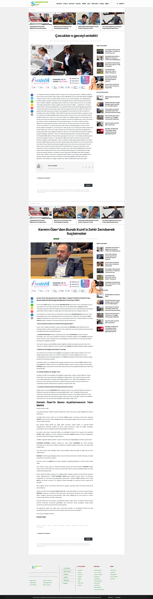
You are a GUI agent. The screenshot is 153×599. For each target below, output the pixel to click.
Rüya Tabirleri (114, 576)
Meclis (68, 304)
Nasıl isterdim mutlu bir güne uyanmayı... (112, 124)
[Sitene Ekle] (50, 574)
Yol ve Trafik (97, 572)
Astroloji (113, 579)
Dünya (65, 4)
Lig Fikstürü (97, 579)
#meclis (68, 525)
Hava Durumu (98, 570)
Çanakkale (40, 334)
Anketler (113, 572)
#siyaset (39, 525)
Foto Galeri (66, 568)
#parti (44, 525)
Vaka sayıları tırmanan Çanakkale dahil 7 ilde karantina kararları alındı (112, 110)
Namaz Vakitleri (98, 574)
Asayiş (102, 4)
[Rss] (44, 574)
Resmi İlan (95, 4)
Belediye (63, 304)
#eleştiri (86, 525)
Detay (111, 597)
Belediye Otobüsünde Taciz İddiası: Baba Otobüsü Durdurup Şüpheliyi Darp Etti (111, 131)
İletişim (65, 583)
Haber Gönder (47, 585)
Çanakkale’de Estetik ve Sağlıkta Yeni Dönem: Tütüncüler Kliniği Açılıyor (112, 57)
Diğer (107, 4)
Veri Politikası (32, 585)
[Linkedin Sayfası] (41, 574)
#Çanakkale (40, 527)
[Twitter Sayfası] (33, 574)
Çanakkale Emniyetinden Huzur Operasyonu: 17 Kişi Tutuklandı (112, 64)
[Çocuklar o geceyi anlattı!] (62, 60)
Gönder (88, 185)
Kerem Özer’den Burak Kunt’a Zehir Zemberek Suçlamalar (112, 86)
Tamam (118, 597)
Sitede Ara (113, 570)
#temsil (80, 525)
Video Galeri (67, 571)
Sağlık (84, 4)
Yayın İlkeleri (32, 582)
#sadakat (74, 525)
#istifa (49, 525)
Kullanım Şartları (47, 580)
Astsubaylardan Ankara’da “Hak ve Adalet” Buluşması (110, 71)
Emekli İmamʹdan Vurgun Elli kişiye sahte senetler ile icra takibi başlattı (112, 104)
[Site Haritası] (47, 574)
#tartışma (55, 525)
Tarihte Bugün (98, 581)
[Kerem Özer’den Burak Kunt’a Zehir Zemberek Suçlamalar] (62, 260)
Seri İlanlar (97, 585)
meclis (80, 307)
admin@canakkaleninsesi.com (56, 168)
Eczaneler (96, 576)
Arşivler (65, 577)
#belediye (62, 525)
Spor (88, 4)
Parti (65, 357)
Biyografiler (114, 574)
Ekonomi (72, 4)
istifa (45, 304)
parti (89, 316)
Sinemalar (97, 583)
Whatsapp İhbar (47, 582)
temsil (39, 434)
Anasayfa (32, 10)
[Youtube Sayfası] (38, 574)
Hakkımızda (32, 580)
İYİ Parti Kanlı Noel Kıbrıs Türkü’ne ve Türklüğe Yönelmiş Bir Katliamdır (112, 117)
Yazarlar (65, 574)
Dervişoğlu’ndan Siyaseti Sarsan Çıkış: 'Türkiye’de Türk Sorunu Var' (112, 51)
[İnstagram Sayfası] (36, 574)
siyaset (39, 320)
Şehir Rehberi (97, 587)
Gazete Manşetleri (99, 589)
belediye (47, 443)
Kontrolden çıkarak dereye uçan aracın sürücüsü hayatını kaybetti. (111, 78)
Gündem (59, 4)
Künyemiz (66, 580)
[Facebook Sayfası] (30, 574)
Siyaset (78, 4)
